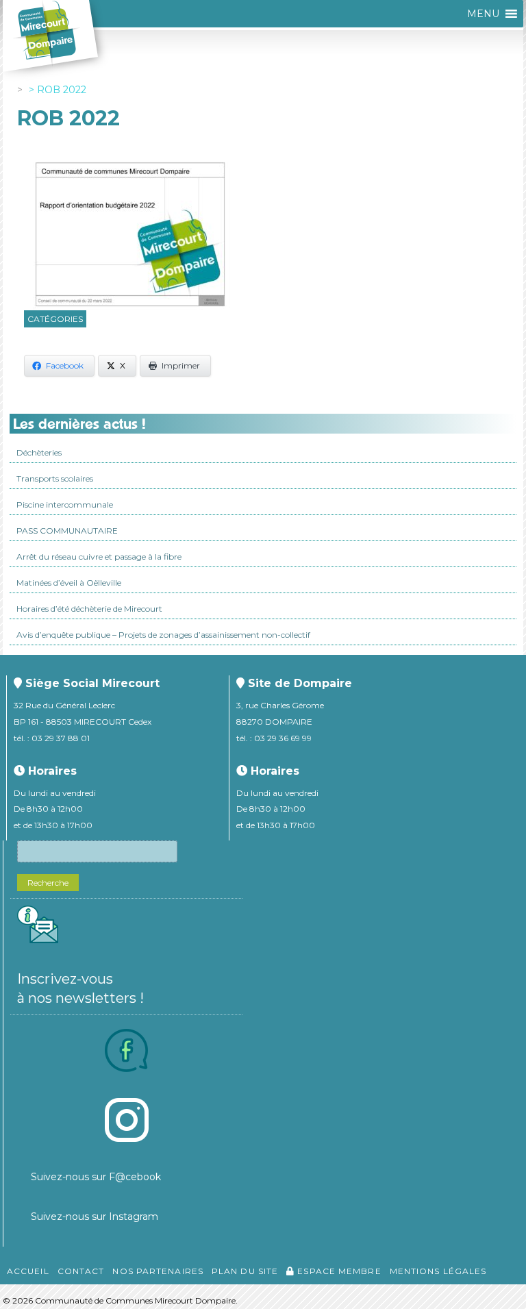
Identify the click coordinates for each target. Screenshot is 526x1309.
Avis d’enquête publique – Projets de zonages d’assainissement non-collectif (163, 634)
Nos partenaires (157, 1271)
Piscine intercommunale (64, 504)
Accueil (28, 1271)
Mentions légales (438, 1271)
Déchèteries (39, 452)
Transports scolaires (54, 478)
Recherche (47, 882)
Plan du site (245, 1271)
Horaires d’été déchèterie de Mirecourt (89, 608)
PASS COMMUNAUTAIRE (67, 530)
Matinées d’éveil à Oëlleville (68, 582)
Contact (81, 1271)
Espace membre (338, 1271)
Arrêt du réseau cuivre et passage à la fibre (98, 556)
